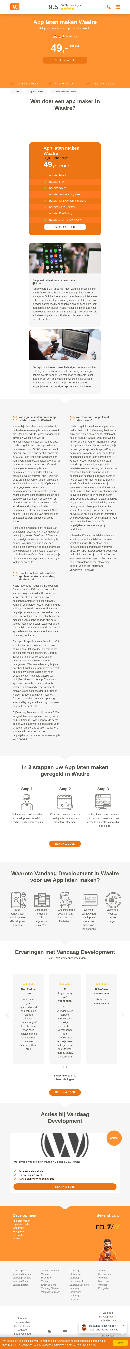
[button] (7, 1015)
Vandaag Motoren (50, 1270)
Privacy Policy (22, 1326)
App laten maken (21, 1220)
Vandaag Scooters (79, 1284)
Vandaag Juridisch (50, 1292)
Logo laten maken (22, 1224)
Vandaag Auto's (21, 1270)
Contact (22, 1330)
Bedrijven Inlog (22, 1333)
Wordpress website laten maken (19, 1235)
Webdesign (18, 1228)
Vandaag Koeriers (22, 1277)
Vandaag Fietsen (49, 1288)
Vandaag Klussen (22, 1274)
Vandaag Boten (20, 1284)
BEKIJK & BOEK (65, 227)
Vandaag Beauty (21, 1281)
